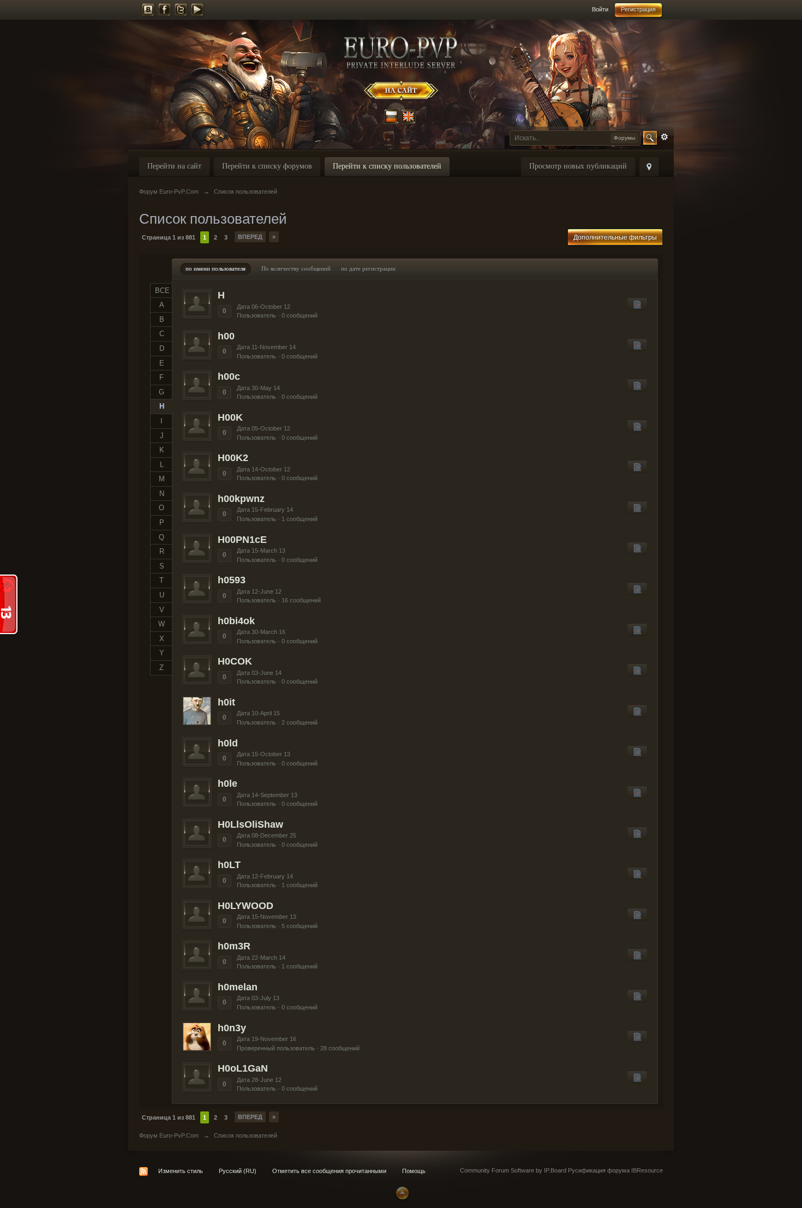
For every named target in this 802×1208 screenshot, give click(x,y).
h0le (227, 783)
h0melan (238, 987)
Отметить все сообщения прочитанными (329, 1171)
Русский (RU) (237, 1171)
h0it (226, 702)
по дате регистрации (368, 268)
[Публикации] (637, 303)
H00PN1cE (242, 539)
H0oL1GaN (243, 1068)
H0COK (235, 661)
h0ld (228, 743)
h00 (226, 336)
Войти (600, 9)
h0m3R (234, 946)
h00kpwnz (241, 498)
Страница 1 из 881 (168, 237)
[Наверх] (401, 1192)
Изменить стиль (180, 1171)
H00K (230, 417)
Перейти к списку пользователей (387, 166)
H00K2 (233, 457)
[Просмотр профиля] (197, 304)
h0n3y (232, 1027)
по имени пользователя (215, 268)
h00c (229, 376)
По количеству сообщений (296, 268)
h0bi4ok (236, 620)
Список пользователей (245, 1135)
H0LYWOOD (245, 905)
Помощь (414, 1171)
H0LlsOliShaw (250, 824)
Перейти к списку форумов (267, 166)
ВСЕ (162, 290)
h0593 (232, 580)
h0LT (229, 864)
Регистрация (638, 9)
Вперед (250, 237)
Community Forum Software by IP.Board (513, 1170)
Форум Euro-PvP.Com (169, 1135)
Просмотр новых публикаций (578, 166)
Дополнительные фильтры (615, 237)
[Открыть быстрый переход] (649, 166)
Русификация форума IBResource (614, 1170)
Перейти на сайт (174, 166)
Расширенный (664, 137)
